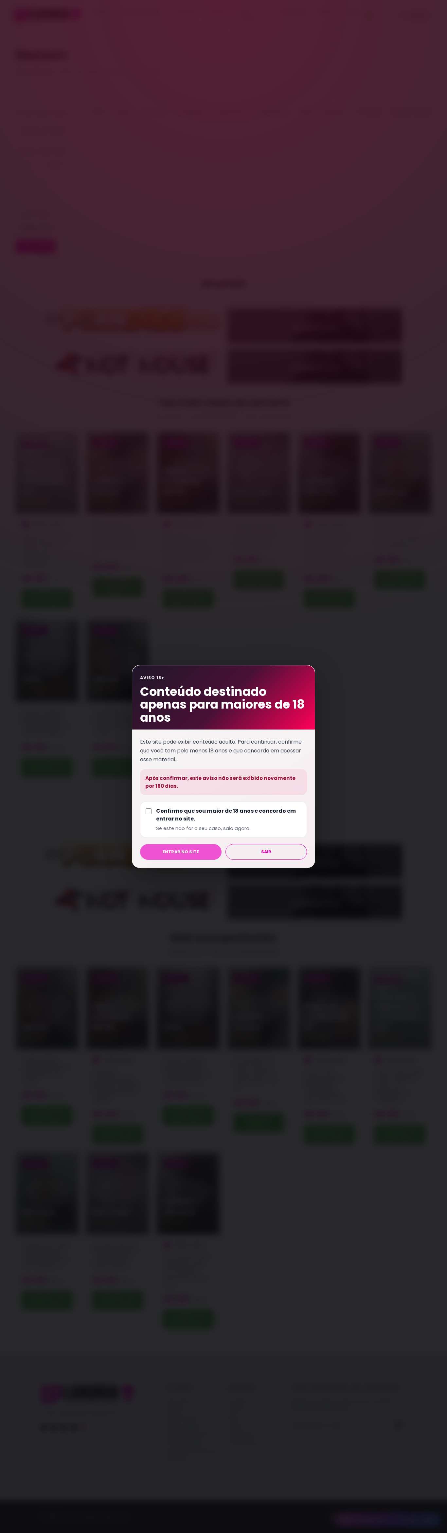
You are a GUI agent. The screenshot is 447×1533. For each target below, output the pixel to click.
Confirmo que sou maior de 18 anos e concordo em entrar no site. (226, 819)
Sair (266, 852)
